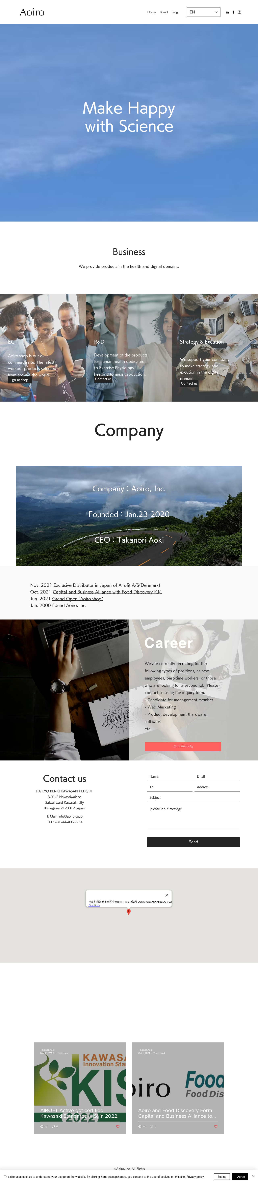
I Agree (240, 1177)
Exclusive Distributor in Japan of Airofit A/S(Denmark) (107, 585)
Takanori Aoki (140, 539)
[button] (103, 379)
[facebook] (233, 12)
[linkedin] (227, 12)
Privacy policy (195, 1177)
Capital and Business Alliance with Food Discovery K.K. (107, 592)
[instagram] (239, 12)
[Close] (253, 1176)
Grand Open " (66, 599)
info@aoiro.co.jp (70, 816)
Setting (221, 1177)
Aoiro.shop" (91, 599)
